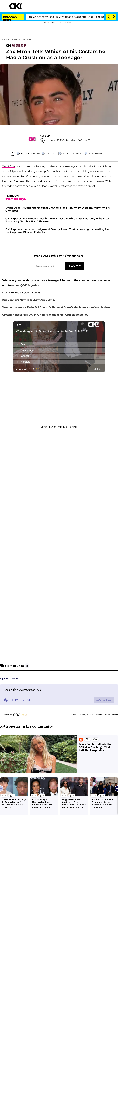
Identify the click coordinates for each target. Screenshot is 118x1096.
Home (5, 39)
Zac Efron (26, 39)
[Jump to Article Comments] (13, 154)
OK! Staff (45, 136)
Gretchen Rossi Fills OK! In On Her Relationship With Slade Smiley (45, 314)
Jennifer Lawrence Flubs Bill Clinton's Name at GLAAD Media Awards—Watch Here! (56, 307)
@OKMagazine (29, 285)
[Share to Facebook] (28, 154)
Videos (15, 39)
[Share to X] (49, 154)
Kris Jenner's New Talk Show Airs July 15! (29, 300)
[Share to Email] (95, 154)
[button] (6, 6)
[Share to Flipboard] (70, 154)
